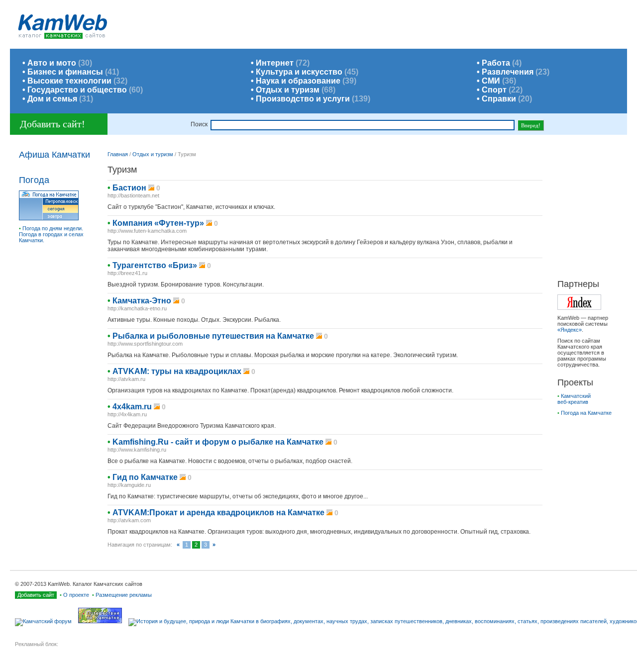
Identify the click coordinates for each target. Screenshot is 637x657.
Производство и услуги (303, 98)
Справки (499, 98)
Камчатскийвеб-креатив (574, 399)
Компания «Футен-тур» (158, 223)
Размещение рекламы (124, 595)
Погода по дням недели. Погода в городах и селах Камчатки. (51, 234)
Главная (117, 154)
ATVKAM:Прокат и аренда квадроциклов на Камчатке (218, 512)
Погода (34, 180)
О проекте (76, 595)
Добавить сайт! (52, 123)
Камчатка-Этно (141, 300)
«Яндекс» (569, 330)
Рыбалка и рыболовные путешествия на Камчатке (213, 336)
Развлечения (507, 72)
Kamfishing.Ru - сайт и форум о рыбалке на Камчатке (217, 442)
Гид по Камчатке (145, 477)
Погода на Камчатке (586, 413)
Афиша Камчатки (54, 155)
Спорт (494, 90)
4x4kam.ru (132, 406)
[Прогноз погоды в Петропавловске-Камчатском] (49, 218)
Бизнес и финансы (65, 72)
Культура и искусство (299, 72)
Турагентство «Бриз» (154, 265)
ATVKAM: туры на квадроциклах (176, 371)
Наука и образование (298, 81)
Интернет (275, 63)
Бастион (129, 188)
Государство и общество (77, 90)
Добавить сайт (35, 595)
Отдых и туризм (287, 90)
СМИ (491, 81)
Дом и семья (52, 98)
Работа (496, 63)
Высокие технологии (69, 81)
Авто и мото (51, 63)
